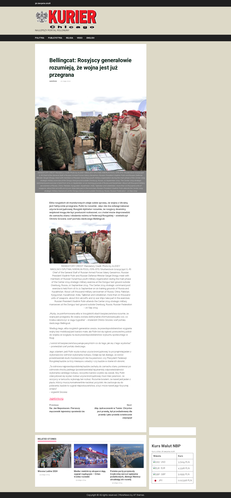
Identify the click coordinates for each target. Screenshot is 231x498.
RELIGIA (69, 38)
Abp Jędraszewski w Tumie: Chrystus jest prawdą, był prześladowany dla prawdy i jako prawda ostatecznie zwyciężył (113, 411)
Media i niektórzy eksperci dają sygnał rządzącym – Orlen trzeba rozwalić (90, 456)
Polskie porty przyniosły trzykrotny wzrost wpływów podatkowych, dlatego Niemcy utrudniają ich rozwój (127, 456)
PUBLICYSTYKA (55, 38)
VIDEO (79, 38)
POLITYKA (39, 38)
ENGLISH (90, 38)
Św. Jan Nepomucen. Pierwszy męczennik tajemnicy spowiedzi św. (67, 408)
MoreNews (124, 495)
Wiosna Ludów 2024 (54, 456)
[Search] (195, 38)
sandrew (53, 81)
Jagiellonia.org (56, 398)
